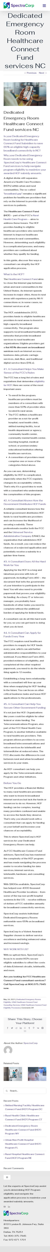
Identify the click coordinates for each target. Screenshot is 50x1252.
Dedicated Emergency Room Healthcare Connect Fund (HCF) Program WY (23, 1129)
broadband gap (12, 193)
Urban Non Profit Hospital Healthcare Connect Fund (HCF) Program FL (23, 1144)
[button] (5, 1074)
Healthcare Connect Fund (23, 279)
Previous (32, 72)
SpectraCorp (31, 1043)
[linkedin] (9, 1207)
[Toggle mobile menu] (44, 5)
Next (41, 72)
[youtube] (5, 1207)
